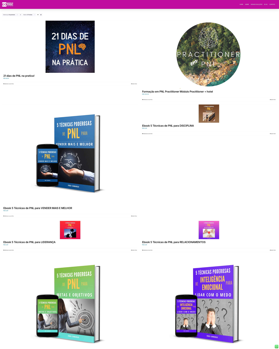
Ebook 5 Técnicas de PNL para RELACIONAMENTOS (173, 242)
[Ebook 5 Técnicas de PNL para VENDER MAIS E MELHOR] (70, 155)
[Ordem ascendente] (20, 14)
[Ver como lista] (41, 14)
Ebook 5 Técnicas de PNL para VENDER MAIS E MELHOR (37, 208)
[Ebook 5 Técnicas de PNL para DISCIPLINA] (209, 114)
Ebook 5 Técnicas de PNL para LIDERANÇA (29, 242)
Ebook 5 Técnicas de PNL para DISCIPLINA (168, 125)
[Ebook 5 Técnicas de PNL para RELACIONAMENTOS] (209, 230)
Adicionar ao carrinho (9, 83)
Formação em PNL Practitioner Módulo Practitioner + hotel (177, 91)
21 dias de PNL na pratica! (19, 75)
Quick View (134, 83)
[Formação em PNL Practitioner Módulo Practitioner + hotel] (209, 55)
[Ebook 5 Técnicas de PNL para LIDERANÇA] (70, 230)
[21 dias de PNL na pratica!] (70, 47)
